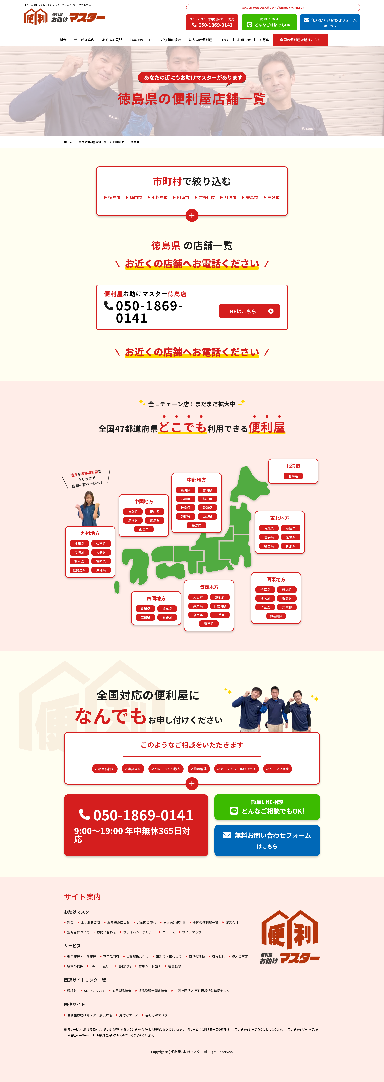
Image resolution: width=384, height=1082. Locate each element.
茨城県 (287, 589)
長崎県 (79, 552)
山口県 (144, 529)
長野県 (196, 525)
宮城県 (291, 537)
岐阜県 (185, 507)
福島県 (269, 546)
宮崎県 (101, 561)
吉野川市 (207, 197)
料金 (63, 39)
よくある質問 (112, 39)
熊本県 (79, 561)
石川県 (185, 498)
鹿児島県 (79, 570)
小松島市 (160, 197)
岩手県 (269, 537)
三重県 (220, 614)
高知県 (145, 617)
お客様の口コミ (141, 39)
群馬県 (287, 598)
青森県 (269, 528)
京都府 (220, 597)
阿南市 (183, 197)
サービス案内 (84, 39)
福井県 (207, 498)
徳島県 (167, 608)
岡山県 (155, 511)
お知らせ (244, 39)
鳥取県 (133, 511)
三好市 (274, 197)
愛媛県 (167, 617)
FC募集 (263, 39)
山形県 (291, 546)
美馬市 (252, 197)
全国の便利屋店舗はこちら (300, 39)
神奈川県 (276, 616)
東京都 (287, 607)
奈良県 (198, 614)
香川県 (145, 608)
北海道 (293, 476)
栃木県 (265, 598)
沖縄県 (101, 570)
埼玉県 (265, 607)
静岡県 (185, 516)
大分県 (101, 552)
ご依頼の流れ (171, 39)
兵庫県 (198, 606)
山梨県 (207, 516)
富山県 (207, 490)
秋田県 (291, 528)
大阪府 (198, 597)
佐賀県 (101, 543)
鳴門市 (136, 197)
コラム (225, 39)
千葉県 (265, 589)
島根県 (133, 520)
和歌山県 (219, 606)
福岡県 (79, 543)
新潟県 (185, 490)
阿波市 (230, 197)
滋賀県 (209, 623)
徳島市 (114, 197)
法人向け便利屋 (200, 39)
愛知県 (207, 507)
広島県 (155, 520)
